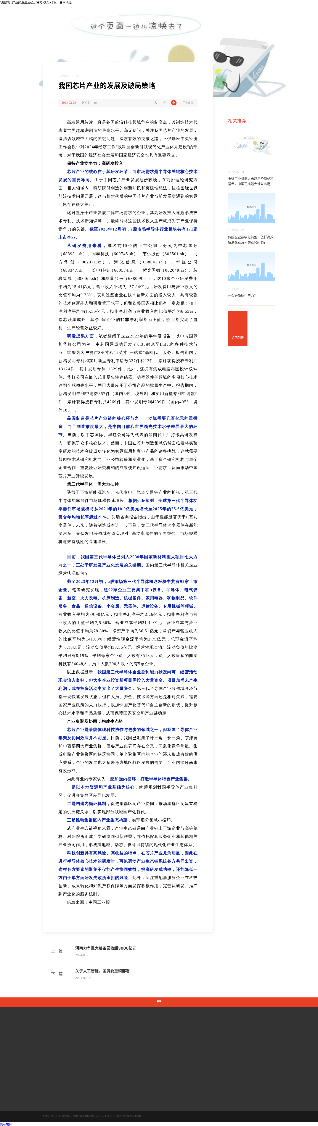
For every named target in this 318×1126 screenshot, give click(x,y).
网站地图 (6, 1124)
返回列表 (238, 337)
